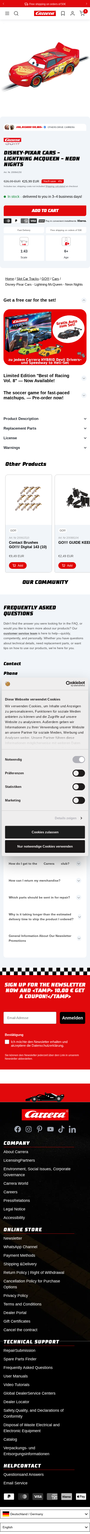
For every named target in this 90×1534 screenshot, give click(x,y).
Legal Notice (14, 1209)
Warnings (11, 447)
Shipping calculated (55, 186)
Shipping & (20, 1264)
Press (16, 1200)
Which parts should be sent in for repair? (39, 897)
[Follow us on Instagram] (28, 1128)
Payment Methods (19, 1255)
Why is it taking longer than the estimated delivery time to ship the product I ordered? (41, 916)
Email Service (15, 1483)
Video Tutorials (16, 1384)
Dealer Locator (16, 1401)
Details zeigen (65, 818)
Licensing (19, 1160)
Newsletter (12, 1238)
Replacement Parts (19, 428)
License (10, 438)
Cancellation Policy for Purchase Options (31, 1284)
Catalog (10, 1439)
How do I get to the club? (39, 863)
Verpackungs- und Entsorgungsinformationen (26, 1451)
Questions (23, 1474)
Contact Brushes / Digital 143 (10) (28, 544)
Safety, (33, 1413)
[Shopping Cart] (82, 13)
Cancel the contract (20, 1329)
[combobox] (45, 1513)
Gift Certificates (16, 1321)
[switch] (79, 773)
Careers (10, 1192)
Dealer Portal (14, 1312)
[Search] (16, 13)
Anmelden (72, 1017)
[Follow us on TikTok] (61, 1128)
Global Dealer (29, 1393)
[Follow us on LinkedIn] (72, 1128)
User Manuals (15, 1376)
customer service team (20, 633)
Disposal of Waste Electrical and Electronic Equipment (31, 1427)
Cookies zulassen (45, 832)
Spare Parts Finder (19, 1359)
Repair (19, 1350)
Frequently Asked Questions (28, 1367)
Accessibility (14, 1217)
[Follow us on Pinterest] (39, 1128)
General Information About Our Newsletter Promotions (40, 938)
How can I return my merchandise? (35, 880)
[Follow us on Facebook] (17, 1128)
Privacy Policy (15, 1295)
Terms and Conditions (22, 1304)
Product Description (20, 418)
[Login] (72, 13)
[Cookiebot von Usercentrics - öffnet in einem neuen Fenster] (66, 684)
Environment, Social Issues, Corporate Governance (37, 1172)
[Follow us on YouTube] (50, 1128)
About (15, 1151)
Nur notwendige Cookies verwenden (45, 846)
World (15, 1183)
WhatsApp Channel (20, 1246)
